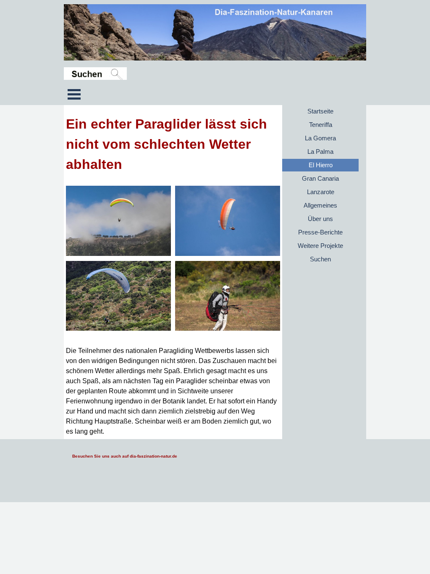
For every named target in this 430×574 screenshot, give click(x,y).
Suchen (320, 259)
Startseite (320, 111)
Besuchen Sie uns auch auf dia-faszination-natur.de (124, 456)
